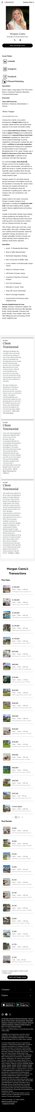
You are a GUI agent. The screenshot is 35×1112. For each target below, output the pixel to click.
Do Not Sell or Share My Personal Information (14, 1018)
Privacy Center (10, 1020)
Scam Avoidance (20, 1020)
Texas (21, 971)
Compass (4, 971)
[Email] (20, 40)
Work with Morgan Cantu (17, 45)
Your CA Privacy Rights (14, 1026)
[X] (11, 1014)
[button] (2, 2)
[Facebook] (7, 1014)
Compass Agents (13, 971)
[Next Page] (22, 817)
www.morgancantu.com (10, 116)
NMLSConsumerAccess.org (9, 1101)
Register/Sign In (28, 2)
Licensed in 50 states (8, 1103)
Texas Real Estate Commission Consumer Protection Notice (15, 1085)
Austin (26, 971)
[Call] (15, 40)
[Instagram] (3, 1014)
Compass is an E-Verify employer (17, 1022)
